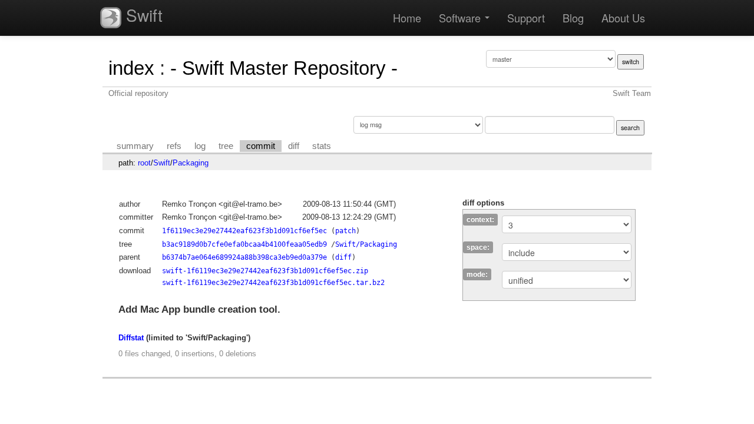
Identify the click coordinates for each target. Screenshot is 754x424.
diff (293, 146)
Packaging (191, 162)
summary (135, 146)
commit (260, 146)
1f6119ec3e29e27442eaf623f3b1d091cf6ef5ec (244, 231)
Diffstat (131, 337)
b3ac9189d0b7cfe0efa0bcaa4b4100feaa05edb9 (244, 244)
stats (321, 146)
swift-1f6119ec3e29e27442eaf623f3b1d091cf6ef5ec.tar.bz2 (273, 283)
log (200, 146)
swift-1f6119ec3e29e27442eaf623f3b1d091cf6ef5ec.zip (265, 271)
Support (526, 17)
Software (461, 17)
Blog (573, 17)
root (144, 162)
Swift (142, 14)
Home (407, 17)
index (131, 68)
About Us (623, 17)
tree (226, 146)
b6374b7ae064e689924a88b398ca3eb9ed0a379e (244, 257)
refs (174, 146)
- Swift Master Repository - (284, 68)
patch (345, 231)
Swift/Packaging (366, 244)
